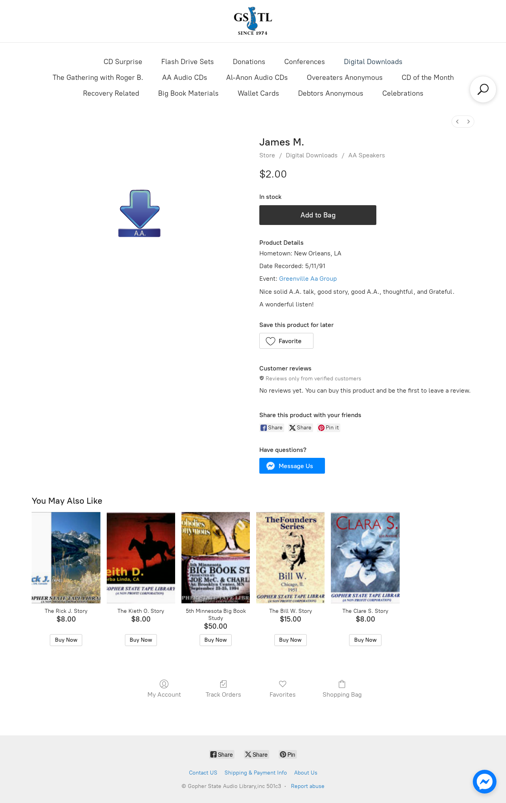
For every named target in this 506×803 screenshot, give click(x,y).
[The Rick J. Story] (66, 557)
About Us (305, 772)
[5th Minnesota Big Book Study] (215, 557)
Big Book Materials (188, 93)
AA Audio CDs (184, 77)
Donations (249, 61)
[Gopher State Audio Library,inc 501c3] (253, 21)
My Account (164, 694)
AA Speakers (366, 155)
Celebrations (402, 93)
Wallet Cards (258, 93)
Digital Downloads (373, 61)
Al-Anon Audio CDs (257, 77)
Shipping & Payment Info (256, 772)
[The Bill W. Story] (290, 557)
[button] (286, 341)
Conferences (304, 61)
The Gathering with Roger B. (98, 77)
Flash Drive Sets (187, 61)
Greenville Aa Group (308, 278)
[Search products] (483, 89)
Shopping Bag (342, 694)
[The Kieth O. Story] (141, 557)
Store (267, 155)
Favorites (283, 694)
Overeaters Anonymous (345, 77)
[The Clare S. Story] (365, 557)
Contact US (203, 772)
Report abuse (308, 786)
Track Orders (223, 694)
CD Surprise (123, 61)
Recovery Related (111, 93)
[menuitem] (457, 121)
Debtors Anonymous (330, 93)
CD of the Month (428, 77)
